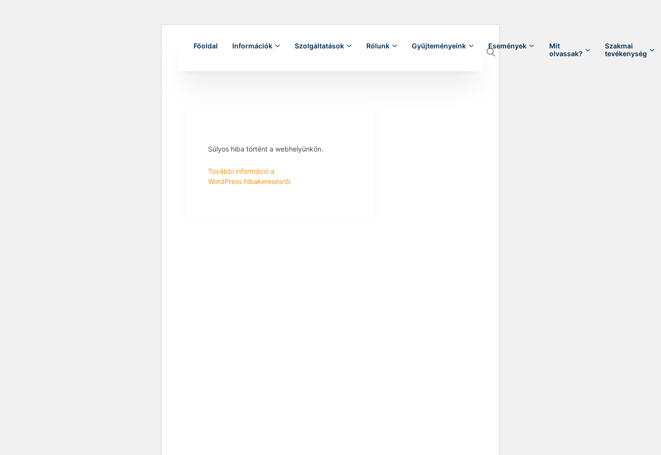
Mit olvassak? (566, 50)
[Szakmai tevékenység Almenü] (652, 50)
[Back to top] (627, 425)
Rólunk (378, 46)
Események (507, 46)
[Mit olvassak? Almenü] (587, 50)
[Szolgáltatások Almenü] (349, 45)
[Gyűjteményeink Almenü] (471, 45)
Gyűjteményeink (439, 46)
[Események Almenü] (531, 45)
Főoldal (206, 46)
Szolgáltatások (319, 46)
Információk (252, 46)
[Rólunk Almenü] (394, 45)
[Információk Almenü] (277, 45)
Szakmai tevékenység (626, 50)
